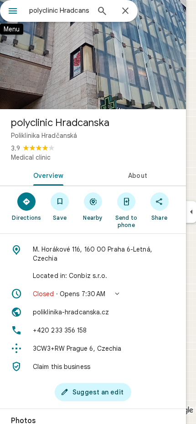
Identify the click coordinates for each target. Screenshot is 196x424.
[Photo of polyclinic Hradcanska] (93, 54)
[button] (93, 294)
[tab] (46, 175)
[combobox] (59, 10)
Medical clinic (31, 157)
